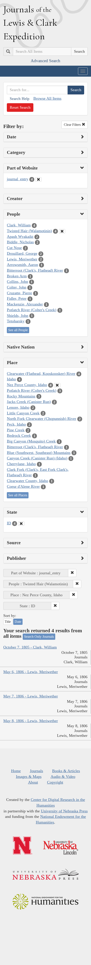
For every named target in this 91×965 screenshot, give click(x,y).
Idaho (11, 379)
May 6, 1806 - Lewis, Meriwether (30, 672)
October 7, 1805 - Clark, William (30, 647)
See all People (18, 330)
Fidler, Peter (17, 298)
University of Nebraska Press (64, 811)
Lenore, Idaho (18, 407)
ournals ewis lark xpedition (30, 23)
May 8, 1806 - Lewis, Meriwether (30, 721)
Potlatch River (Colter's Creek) (31, 310)
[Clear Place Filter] (57, 385)
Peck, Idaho (16, 424)
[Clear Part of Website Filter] (38, 179)
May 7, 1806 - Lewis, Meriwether (30, 696)
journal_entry (17, 179)
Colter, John (16, 287)
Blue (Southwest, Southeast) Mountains (38, 452)
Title (8, 621)
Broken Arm (17, 276)
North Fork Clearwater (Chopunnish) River (41, 418)
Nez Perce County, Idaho (27, 385)
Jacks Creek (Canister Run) (29, 401)
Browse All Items (47, 98)
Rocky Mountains (21, 396)
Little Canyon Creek (23, 413)
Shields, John (17, 315)
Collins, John (17, 281)
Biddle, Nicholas (20, 242)
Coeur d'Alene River (23, 486)
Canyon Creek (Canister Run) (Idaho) (37, 458)
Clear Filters (73, 124)
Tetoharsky (16, 321)
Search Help (19, 98)
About (33, 782)
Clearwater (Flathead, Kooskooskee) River (41, 373)
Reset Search (20, 107)
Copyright (55, 782)
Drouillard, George (22, 253)
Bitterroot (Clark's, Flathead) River (35, 270)
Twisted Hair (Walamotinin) (29, 231)
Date (18, 621)
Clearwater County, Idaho (27, 481)
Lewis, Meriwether (22, 259)
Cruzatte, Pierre (19, 293)
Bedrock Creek (19, 435)
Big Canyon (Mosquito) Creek (31, 441)
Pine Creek (16, 430)
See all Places (17, 495)
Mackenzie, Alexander (25, 304)
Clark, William (19, 225)
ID (9, 523)
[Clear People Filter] (62, 231)
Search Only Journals (39, 636)
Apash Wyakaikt (20, 236)
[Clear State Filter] (21, 523)
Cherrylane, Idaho (21, 464)
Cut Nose (14, 248)
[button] (72, 573)
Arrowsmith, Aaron (22, 264)
